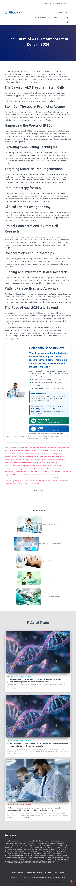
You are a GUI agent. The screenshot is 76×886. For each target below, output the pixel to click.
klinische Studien (30, 454)
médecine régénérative (42, 454)
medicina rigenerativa (11, 456)
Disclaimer (18, 882)
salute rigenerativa (10, 469)
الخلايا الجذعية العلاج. (15, 877)
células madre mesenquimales (14, 450)
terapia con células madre (12, 475)
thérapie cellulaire (26, 475)
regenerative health (46, 460)
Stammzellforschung (34, 469)
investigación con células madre (14, 454)
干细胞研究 (8, 484)
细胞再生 (21, 484)
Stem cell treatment (21, 471)
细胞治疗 (27, 484)
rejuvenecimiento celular (25, 462)
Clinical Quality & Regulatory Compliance (45, 17)
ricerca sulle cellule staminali (13, 466)
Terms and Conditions (54, 882)
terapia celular (49, 471)
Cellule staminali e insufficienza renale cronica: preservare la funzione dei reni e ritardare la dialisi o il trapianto (37, 745)
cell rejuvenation (13, 447)
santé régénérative (22, 469)
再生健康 (41, 481)
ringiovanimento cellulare (30, 466)
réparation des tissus (52, 462)
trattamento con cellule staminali (52, 478)
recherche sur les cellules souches (15, 460)
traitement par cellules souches (14, 478)
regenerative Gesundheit (33, 460)
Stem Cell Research (17, 873)
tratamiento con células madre (33, 478)
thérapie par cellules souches (40, 475)
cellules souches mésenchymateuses (58, 447)
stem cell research (58, 469)
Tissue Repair (54, 475)
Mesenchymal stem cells (25, 456)
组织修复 (15, 484)
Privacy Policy (40, 882)
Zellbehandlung (9, 481)
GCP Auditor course (51, 873)
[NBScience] (15, 12)
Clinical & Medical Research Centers (57, 8)
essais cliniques (47, 450)
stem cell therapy (10, 471)
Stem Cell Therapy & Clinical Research (19, 676)
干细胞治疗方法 (63, 481)
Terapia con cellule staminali (62, 471)
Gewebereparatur (58, 450)
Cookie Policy (29, 882)
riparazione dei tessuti (44, 466)
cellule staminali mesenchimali (37, 447)
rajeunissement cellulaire (59, 456)
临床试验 (35, 481)
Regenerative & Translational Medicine (56, 3)
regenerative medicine (59, 460)
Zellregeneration (19, 481)
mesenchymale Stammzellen (42, 456)
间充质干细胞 (35, 484)
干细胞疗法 (26, 877)
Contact (66, 17)
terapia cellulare (39, 471)
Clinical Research (62, 12)
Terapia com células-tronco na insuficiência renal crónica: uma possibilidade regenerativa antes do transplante (34, 680)
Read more (40, 689)
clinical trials (27, 450)
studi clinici (31, 471)
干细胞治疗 (54, 481)
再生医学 (47, 481)
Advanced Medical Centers (34, 873)
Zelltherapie (28, 481)
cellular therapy (23, 447)
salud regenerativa (57, 466)
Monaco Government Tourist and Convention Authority (49, 877)
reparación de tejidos (39, 462)
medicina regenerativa (55, 454)
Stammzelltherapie (46, 469)
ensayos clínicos (37, 450)
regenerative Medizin (11, 462)
